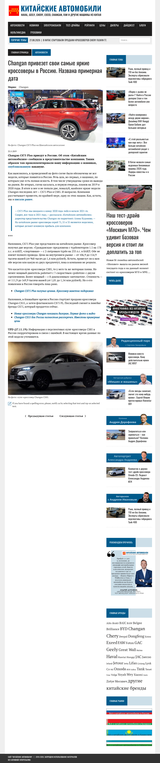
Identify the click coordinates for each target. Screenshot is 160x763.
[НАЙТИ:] (134, 40)
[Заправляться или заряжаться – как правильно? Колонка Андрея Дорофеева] (115, 438)
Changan (23, 87)
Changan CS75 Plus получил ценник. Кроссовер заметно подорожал (54, 291)
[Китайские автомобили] (80, 11)
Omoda (120, 668)
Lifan (133, 663)
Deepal (123, 636)
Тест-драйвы (73, 25)
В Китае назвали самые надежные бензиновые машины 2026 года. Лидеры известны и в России (139, 168)
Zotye (110, 681)
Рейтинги (90, 25)
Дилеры (114, 25)
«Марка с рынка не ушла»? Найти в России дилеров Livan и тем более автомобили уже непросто (139, 98)
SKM (128, 669)
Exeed (111, 642)
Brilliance (112, 629)
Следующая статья (71, 416)
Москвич (121, 681)
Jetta (126, 663)
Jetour (118, 663)
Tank (141, 668)
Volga (114, 674)
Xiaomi (138, 674)
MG (111, 669)
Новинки (34, 25)
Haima (139, 650)
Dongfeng (136, 636)
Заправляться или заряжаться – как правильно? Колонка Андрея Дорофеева (138, 436)
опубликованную (19, 166)
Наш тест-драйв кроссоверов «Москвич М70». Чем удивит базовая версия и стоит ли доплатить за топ (128, 233)
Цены (102, 25)
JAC (138, 656)
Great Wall (127, 649)
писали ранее (23, 199)
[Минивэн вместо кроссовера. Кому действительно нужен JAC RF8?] (115, 360)
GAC (138, 642)
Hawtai (122, 657)
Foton (130, 643)
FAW (121, 642)
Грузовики (36, 32)
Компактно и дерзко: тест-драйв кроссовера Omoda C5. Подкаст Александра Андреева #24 (139, 475)
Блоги (142, 25)
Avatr (115, 623)
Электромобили (52, 25)
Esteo (148, 636)
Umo (108, 675)
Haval (111, 656)
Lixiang (141, 663)
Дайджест (129, 25)
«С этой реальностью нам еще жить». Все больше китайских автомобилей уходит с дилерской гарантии (138, 145)
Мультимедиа (17, 32)
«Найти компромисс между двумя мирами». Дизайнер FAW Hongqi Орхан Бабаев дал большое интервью (139, 121)
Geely (112, 649)
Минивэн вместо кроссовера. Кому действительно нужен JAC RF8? (138, 358)
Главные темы (116, 59)
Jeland (109, 663)
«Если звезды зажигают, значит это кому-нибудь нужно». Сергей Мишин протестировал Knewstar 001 (139, 397)
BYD (124, 628)
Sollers (133, 669)
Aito (108, 623)
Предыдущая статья (40, 416)
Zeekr (145, 675)
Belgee (137, 623)
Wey (130, 674)
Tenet (148, 669)
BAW (129, 623)
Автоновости (17, 25)
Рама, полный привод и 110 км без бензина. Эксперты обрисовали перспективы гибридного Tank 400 (140, 75)
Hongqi (131, 657)
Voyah (122, 674)
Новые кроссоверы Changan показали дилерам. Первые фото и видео (54, 313)
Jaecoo (146, 657)
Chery (112, 636)
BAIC (122, 623)
